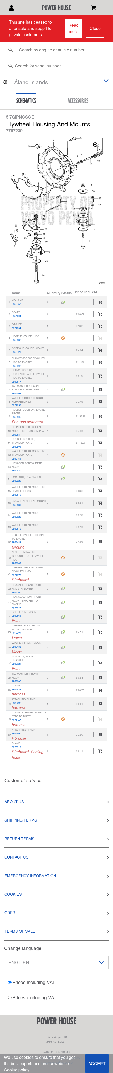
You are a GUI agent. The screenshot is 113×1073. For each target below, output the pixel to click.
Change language (23, 948)
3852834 (16, 328)
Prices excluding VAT (34, 997)
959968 (16, 434)
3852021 (16, 664)
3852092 (16, 703)
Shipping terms (20, 820)
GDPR (9, 912)
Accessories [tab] (78, 100)
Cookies (13, 894)
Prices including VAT (33, 982)
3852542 (16, 528)
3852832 (16, 340)
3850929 (16, 480)
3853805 (16, 417)
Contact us (16, 857)
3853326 (16, 608)
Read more (73, 28)
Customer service (23, 780)
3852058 (16, 405)
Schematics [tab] (26, 100)
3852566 (16, 616)
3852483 (16, 542)
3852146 (16, 720)
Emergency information (30, 875)
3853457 (16, 304)
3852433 (16, 646)
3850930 (16, 470)
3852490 (16, 733)
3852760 (16, 592)
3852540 (16, 494)
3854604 (16, 316)
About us (14, 801)
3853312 (16, 747)
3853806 (16, 446)
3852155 (16, 458)
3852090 (16, 681)
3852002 (16, 393)
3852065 (16, 563)
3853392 (16, 366)
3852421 (16, 352)
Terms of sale (19, 931)
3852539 (16, 505)
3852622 (16, 516)
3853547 (16, 381)
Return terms (19, 838)
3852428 (16, 633)
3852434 (16, 689)
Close (95, 28)
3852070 (16, 575)
